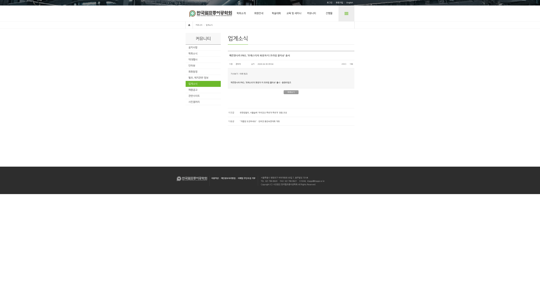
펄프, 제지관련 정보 (198, 77)
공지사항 (192, 47)
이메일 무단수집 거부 (246, 178)
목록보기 (291, 92)
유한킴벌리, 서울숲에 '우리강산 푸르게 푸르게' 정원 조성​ (263, 112)
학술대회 (276, 13)
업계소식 (192, 83)
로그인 (329, 3)
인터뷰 (191, 65)
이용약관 (215, 178)
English (349, 3)
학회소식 (192, 53)
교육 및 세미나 (293, 13)
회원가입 (339, 3)
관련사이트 (194, 96)
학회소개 (241, 13)
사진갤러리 (194, 102)
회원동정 (192, 71)
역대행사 (192, 59)
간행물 (329, 13)
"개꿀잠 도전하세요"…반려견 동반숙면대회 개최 (260, 121)
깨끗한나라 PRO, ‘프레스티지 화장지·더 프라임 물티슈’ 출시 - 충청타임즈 (261, 82)
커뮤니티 (311, 13)
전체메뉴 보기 (346, 13)
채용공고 (192, 90)
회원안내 (258, 13)
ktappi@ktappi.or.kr (316, 181)
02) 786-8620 (271, 181)
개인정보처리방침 (228, 178)
